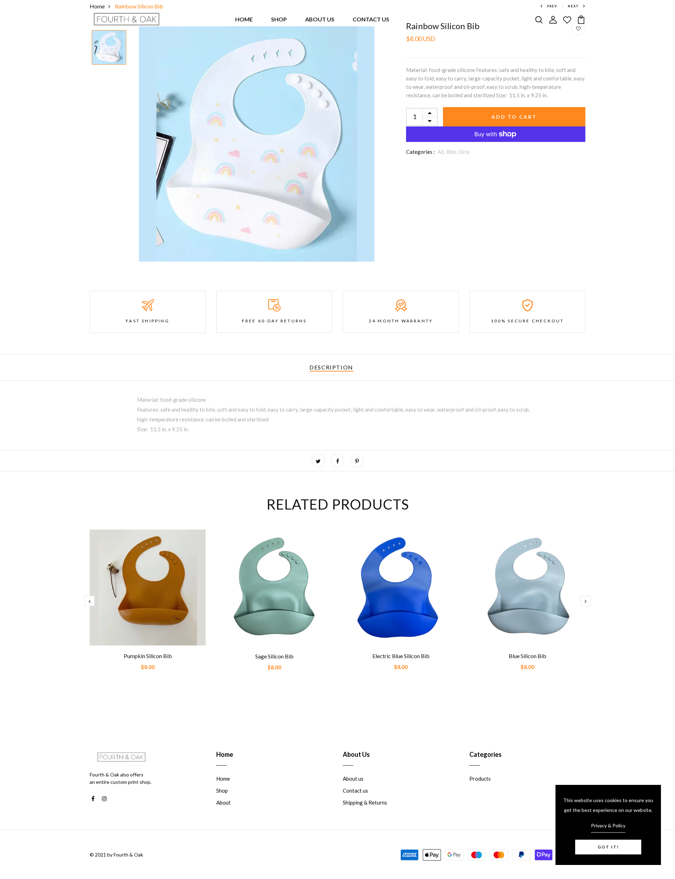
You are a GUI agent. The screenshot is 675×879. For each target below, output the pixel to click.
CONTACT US (371, 19)
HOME (244, 19)
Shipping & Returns (365, 802)
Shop (222, 790)
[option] (109, 48)
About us (353, 778)
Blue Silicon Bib (527, 655)
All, (442, 152)
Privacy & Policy (608, 825)
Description (331, 367)
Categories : (420, 152)
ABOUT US (319, 19)
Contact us (355, 790)
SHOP (279, 19)
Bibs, (452, 152)
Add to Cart (514, 117)
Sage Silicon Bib (274, 656)
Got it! (608, 847)
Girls (464, 152)
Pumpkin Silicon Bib (148, 655)
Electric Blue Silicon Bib (401, 655)
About (223, 802)
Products (480, 778)
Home (223, 778)
